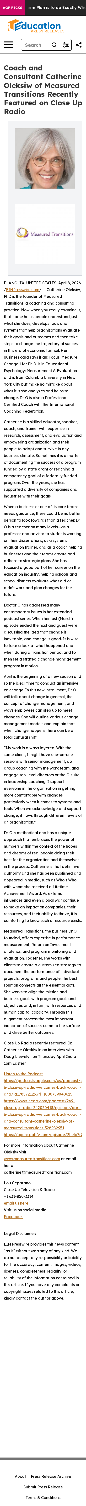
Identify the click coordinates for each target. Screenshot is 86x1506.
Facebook (13, 1216)
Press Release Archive (51, 1476)
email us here (16, 1203)
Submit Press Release (43, 1487)
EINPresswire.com (22, 289)
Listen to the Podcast (23, 1073)
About (20, 1476)
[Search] (54, 44)
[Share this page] (78, 45)
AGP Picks (12, 8)
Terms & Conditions (43, 1497)
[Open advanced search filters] (65, 44)
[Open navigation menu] (8, 45)
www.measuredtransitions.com (32, 1158)
